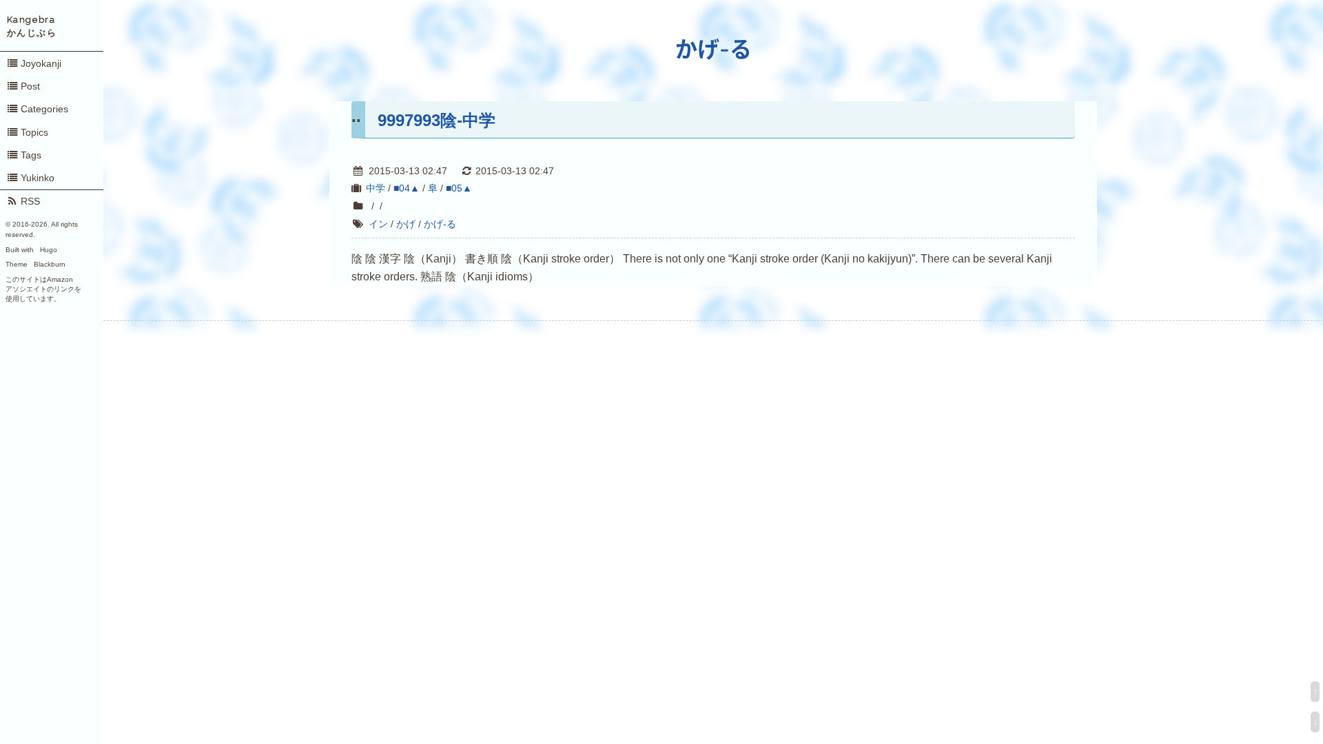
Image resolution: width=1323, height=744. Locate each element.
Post (30, 86)
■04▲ (406, 188)
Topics (34, 132)
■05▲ (459, 188)
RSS (30, 201)
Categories (44, 108)
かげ (406, 223)
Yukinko (37, 177)
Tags (31, 155)
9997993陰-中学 (436, 120)
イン (378, 223)
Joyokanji (41, 63)
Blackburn (49, 264)
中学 (375, 188)
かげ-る (713, 49)
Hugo (48, 250)
